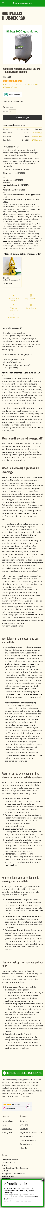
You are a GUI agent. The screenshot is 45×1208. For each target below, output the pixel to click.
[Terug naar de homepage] (22, 3)
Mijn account (31, 298)
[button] (3, 3)
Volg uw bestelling (14, 309)
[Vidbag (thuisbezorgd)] (12, 266)
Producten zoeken (14, 299)
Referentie (7, 170)
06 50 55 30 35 (8, 1162)
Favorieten (31, 308)
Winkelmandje (14, 318)
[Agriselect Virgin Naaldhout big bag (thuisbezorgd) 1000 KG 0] (22, 44)
